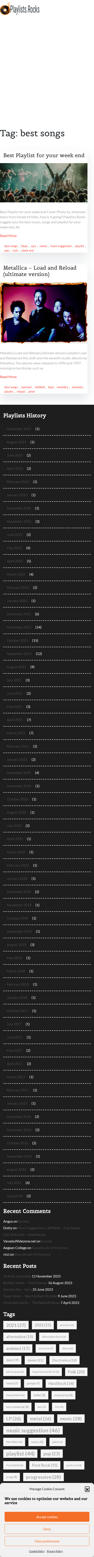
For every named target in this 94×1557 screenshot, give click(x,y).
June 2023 (15, 455)
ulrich (31, 391)
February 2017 (18, 1090)
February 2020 (18, 865)
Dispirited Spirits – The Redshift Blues (31, 1302)
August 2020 (16, 812)
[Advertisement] (47, 67)
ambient (18, 1348)
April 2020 (15, 839)
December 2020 (19, 772)
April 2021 (15, 720)
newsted (77, 387)
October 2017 (17, 1011)
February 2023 (18, 481)
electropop (15, 1371)
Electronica (64, 1360)
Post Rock (44, 1465)
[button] (87, 1489)
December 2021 (19, 614)
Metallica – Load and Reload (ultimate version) (40, 271)
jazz (33, 246)
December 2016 (19, 1116)
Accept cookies (47, 1517)
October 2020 (17, 799)
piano (57, 1441)
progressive (43, 1477)
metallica (62, 387)
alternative (19, 1336)
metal (43, 246)
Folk (76, 1371)
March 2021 (16, 733)
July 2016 (14, 1182)
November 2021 (19, 627)
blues (24, 246)
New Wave (14, 1441)
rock (15, 250)
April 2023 (15, 468)
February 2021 (18, 746)
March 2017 (16, 1077)
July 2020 (14, 825)
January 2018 (17, 997)
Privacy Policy (55, 1551)
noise (37, 1442)
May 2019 (14, 958)
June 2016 (15, 1196)
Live (59, 1406)
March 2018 (16, 971)
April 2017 (15, 1063)
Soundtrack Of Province (50, 1248)
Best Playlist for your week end (44, 155)
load (50, 387)
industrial (63, 1395)
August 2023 (16, 442)
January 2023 (17, 495)
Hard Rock (61, 1383)
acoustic (67, 1325)
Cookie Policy (37, 1551)
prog (11, 1477)
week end (27, 250)
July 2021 (14, 680)
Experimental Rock (46, 1371)
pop (6, 250)
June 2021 (15, 693)
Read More (8, 235)
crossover (45, 1348)
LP (13, 1418)
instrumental (17, 1407)
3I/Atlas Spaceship (17, 1276)
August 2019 (16, 944)
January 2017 (17, 1103)
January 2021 (17, 759)
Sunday (23, 1221)
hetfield (40, 387)
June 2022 (15, 534)
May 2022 (14, 548)
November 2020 (19, 786)
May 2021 (14, 706)
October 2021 (17, 640)
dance (67, 1348)
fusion (12, 1383)
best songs (11, 246)
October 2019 (17, 918)
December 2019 (19, 891)
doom (35, 1360)
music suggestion (61, 246)
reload (21, 391)
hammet (26, 387)
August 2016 (16, 1169)
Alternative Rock (54, 1336)
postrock (74, 1465)
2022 (43, 1325)
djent (12, 1360)
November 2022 (19, 521)
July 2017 (14, 1024)
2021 (16, 1325)
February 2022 (18, 587)
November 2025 (19, 429)
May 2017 (14, 1050)
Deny (47, 1529)
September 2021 (19, 653)
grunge (33, 1383)
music (71, 1418)
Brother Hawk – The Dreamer (25, 1283)
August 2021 (16, 667)
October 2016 (17, 1143)
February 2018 (18, 984)
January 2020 (17, 878)
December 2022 (19, 508)
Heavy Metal (15, 1395)
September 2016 (19, 1156)
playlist (79, 246)
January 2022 (17, 601)
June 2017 (15, 1037)
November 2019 (19, 905)
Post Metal (14, 1465)
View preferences (47, 1541)
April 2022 (15, 561)
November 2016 (19, 1130)
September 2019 (19, 931)
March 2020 (16, 852)
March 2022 (16, 574)
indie (39, 1395)
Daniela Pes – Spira (17, 1289)
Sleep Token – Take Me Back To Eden (30, 1296)
